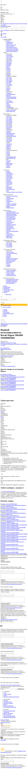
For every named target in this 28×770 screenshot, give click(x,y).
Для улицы (9, 59)
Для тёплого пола (10, 219)
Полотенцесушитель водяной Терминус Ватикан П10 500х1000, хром (13, 517)
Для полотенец (10, 252)
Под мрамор (9, 81)
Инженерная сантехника (12, 50)
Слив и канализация (11, 270)
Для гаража (9, 140)
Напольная (9, 61)
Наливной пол (9, 226)
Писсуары (8, 179)
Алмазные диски (10, 228)
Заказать (3, 580)
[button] (1, 297)
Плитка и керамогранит (9, 710)
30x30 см (8, 146)
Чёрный (8, 167)
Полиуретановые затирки (12, 213)
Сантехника (9, 43)
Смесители (9, 184)
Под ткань (8, 84)
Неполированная (10, 133)
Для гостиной (9, 56)
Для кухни (8, 57)
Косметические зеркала (12, 258)
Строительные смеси (8, 289)
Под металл (9, 120)
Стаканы (8, 265)
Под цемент (9, 123)
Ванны (8, 171)
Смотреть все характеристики (8, 366)
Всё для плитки (10, 46)
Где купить (3, 24)
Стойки (8, 266)
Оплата (20, 23)
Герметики (9, 223)
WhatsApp (7, 619)
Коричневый (9, 163)
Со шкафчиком (10, 198)
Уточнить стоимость (5, 603)
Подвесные (9, 176)
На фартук (8, 64)
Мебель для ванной (11, 44)
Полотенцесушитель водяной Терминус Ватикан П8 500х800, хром (13, 521)
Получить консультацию (6, 669)
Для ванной (9, 55)
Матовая (8, 95)
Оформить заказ (22, 751)
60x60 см (8, 149)
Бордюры (8, 65)
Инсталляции (9, 177)
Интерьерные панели (11, 47)
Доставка (25, 23)
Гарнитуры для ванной (12, 196)
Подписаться (21, 689)
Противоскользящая (11, 97)
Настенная (8, 63)
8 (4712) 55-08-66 (5, 30)
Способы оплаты (7, 701)
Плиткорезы (9, 233)
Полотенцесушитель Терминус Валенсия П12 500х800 (14, 534)
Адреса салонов (7, 694)
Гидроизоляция (10, 222)
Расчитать (3, 655)
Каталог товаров (6, 305)
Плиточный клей (10, 111)
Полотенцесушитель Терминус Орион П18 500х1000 (13, 539)
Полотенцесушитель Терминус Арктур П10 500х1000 (14, 524)
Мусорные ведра (10, 261)
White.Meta (3, 740)
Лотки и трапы (10, 272)
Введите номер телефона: (7, 620)
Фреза (7, 232)
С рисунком (9, 85)
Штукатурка (9, 237)
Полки (8, 263)
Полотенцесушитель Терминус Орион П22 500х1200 (13, 536)
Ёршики (8, 257)
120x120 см (9, 143)
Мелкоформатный (10, 158)
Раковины (8, 172)
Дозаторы (8, 255)
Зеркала (8, 197)
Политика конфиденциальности (11, 696)
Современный (9, 107)
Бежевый (8, 160)
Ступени (8, 71)
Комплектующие (10, 189)
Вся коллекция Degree (6, 349)
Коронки (8, 229)
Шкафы (8, 206)
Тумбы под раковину (11, 203)
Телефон (3, 619)
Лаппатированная (10, 94)
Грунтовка (8, 220)
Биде (7, 185)
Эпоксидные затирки (11, 215)
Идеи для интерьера (8, 705)
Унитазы (8, 180)
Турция (8, 154)
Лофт (7, 103)
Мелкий (8, 74)
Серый (8, 166)
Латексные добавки (11, 224)
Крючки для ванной (11, 259)
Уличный (8, 128)
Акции (16, 23)
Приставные (9, 183)
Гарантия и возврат (8, 703)
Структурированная (11, 98)
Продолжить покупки (6, 752)
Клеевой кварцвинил (11, 282)
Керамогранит (9, 42)
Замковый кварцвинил (11, 280)
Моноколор (9, 164)
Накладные (9, 175)
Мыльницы (9, 262)
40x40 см (8, 147)
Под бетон (8, 77)
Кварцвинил (6, 288)
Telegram (15, 619)
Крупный (8, 73)
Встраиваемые (9, 173)
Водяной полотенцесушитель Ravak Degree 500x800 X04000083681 (12, 389)
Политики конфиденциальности (14, 584)
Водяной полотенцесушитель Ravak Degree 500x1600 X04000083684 (12, 377)
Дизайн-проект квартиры (8, 23)
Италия (8, 89)
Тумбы (8, 202)
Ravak (2, 416)
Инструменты (9, 227)
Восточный (9, 100)
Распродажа (8, 294)
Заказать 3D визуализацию (7, 355)
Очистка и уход (10, 235)
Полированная (9, 134)
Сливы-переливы (10, 274)
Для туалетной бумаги (11, 253)
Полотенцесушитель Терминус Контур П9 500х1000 (13, 553)
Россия (8, 90)
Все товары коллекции (6, 374)
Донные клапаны (10, 271)
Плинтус (8, 69)
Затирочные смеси (10, 211)
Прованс (8, 104)
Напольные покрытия (11, 51)
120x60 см (8, 145)
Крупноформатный (11, 156)
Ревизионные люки (11, 275)
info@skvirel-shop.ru (5, 722)
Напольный (9, 125)
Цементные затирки (11, 214)
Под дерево (9, 78)
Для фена (8, 254)
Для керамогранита (11, 218)
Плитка (8, 41)
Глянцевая (8, 93)
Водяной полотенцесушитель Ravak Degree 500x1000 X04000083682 (12, 385)
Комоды (8, 199)
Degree (2, 411)
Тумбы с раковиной (11, 205)
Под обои (8, 82)
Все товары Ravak (5, 348)
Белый (7, 162)
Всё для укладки (10, 283)
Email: (2, 689)
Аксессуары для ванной (12, 48)
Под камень (9, 80)
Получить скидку (5, 763)
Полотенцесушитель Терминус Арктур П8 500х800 (13, 527)
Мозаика (8, 68)
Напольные (9, 186)
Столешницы (9, 201)
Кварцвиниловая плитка (12, 279)
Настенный (9, 127)
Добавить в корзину (5, 342)
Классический (9, 102)
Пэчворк (8, 106)
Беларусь (8, 87)
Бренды (5, 292)
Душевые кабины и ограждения (14, 192)
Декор (7, 67)
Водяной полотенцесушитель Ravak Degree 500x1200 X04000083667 (12, 381)
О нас (4, 692)
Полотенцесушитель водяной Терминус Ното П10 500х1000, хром (13, 506)
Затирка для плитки (11, 110)
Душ (7, 190)
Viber (11, 619)
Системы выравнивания (12, 231)
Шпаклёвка (9, 236)
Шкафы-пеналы (10, 207)
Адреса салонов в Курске (8, 491)
